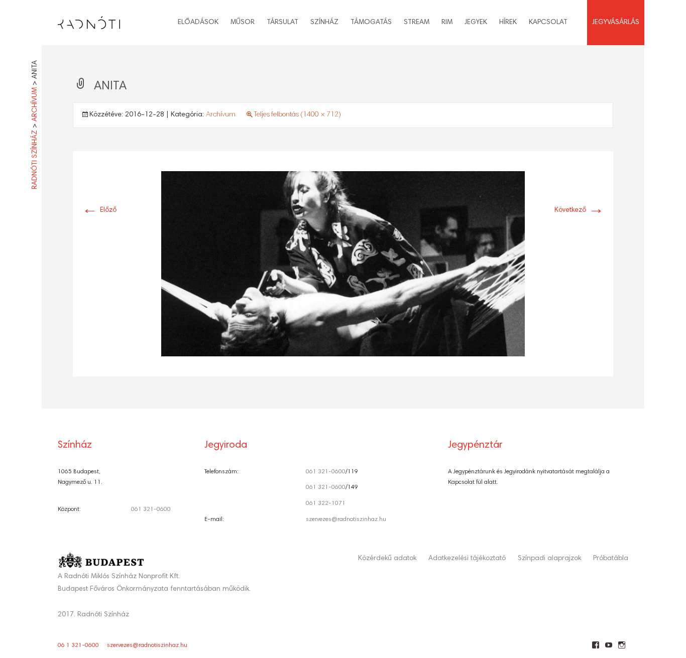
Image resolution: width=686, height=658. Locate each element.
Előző (99, 210)
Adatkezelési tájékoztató (467, 558)
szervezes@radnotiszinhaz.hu (346, 519)
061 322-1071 (326, 503)
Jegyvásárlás (615, 22)
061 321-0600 (151, 509)
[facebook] (595, 648)
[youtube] (608, 648)
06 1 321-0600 (78, 645)
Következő (579, 210)
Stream (416, 22)
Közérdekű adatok (387, 558)
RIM (446, 22)
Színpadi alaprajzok (549, 558)
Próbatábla (610, 558)
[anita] (343, 264)
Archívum (221, 114)
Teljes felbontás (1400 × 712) (297, 114)
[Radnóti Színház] (81, 20)
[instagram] (621, 648)
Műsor (243, 22)
